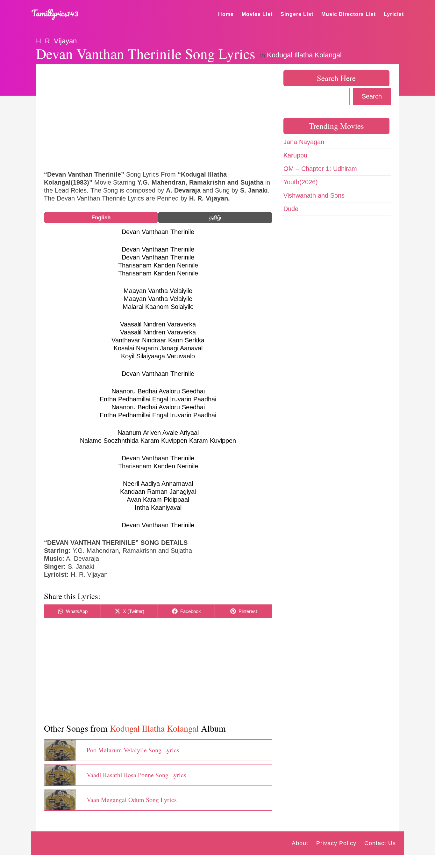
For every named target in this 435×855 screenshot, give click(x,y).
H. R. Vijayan (56, 41)
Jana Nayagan (303, 141)
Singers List (297, 14)
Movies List (257, 14)
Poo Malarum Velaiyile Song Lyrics (133, 750)
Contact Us (380, 843)
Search (372, 96)
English (101, 218)
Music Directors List (348, 14)
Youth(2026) (300, 182)
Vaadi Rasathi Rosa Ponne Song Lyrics (136, 775)
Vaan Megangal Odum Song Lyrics (132, 799)
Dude (290, 208)
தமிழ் (215, 218)
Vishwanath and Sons (314, 195)
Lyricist (394, 14)
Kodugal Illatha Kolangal (304, 55)
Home (226, 14)
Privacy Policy (336, 843)
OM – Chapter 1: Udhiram (320, 168)
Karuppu (295, 155)
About (300, 843)
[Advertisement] (158, 116)
